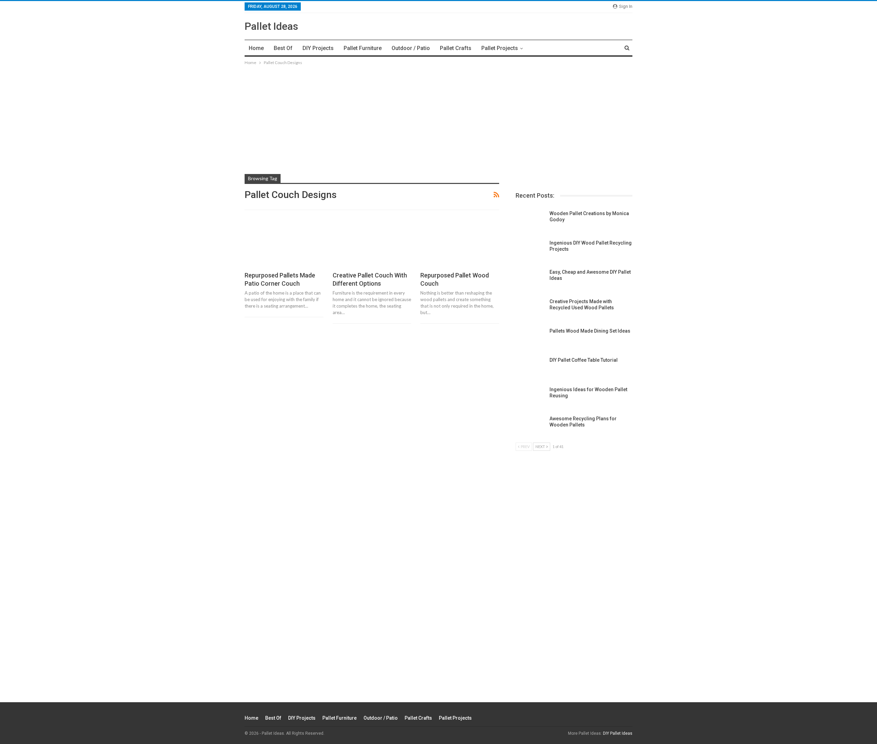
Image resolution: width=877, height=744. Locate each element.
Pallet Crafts (455, 48)
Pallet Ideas (271, 26)
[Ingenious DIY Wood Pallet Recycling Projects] (530, 251)
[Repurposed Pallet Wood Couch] (459, 243)
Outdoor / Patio (411, 48)
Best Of (283, 48)
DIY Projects (318, 48)
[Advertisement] (438, 114)
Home (256, 48)
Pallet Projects (499, 48)
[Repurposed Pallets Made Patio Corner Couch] (284, 243)
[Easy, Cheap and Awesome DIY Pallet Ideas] (530, 280)
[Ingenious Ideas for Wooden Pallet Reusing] (530, 397)
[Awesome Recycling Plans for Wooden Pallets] (530, 426)
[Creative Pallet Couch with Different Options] (372, 243)
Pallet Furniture (363, 48)
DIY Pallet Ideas (617, 733)
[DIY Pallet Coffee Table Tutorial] (530, 368)
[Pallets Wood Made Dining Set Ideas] (530, 339)
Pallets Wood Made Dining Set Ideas (589, 331)
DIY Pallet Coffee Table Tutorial (583, 360)
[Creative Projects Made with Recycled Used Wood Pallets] (530, 309)
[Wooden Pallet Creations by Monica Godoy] (530, 221)
